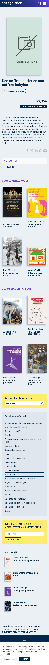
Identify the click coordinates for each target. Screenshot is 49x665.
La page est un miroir (10, 274)
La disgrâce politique (9, 381)
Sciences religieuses (14, 507)
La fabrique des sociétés (11, 225)
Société (8, 511)
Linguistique (10, 462)
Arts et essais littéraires (14, 91)
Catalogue (24, 626)
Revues (8, 494)
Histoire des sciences (15, 458)
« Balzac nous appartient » (35, 333)
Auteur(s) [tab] (10, 160)
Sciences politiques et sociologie (20, 503)
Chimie (8, 435)
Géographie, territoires (15, 450)
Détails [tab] (9, 167)
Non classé (10, 474)
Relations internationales (16, 490)
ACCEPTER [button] (24, 659)
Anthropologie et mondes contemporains (23, 423)
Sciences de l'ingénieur (15, 499)
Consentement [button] (10, 659)
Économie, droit (12, 446)
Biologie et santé (12, 431)
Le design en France (34, 225)
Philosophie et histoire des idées (20, 478)
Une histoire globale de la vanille (34, 382)
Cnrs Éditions (9, 626)
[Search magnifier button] (42, 403)
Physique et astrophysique (17, 482)
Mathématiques (12, 470)
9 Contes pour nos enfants (35, 274)
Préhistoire (10, 486)
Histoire (8, 454)
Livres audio (10, 466)
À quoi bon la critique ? (9, 333)
